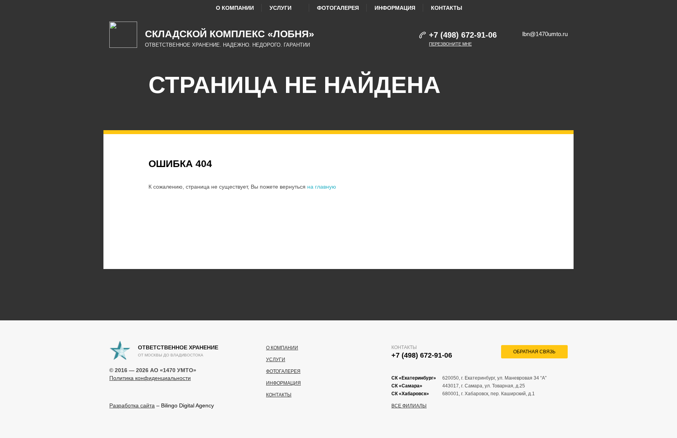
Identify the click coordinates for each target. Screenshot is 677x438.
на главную (321, 187)
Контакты (446, 8)
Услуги (280, 8)
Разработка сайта (132, 405)
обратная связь (534, 351)
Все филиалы (409, 406)
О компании (235, 8)
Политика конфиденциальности (150, 378)
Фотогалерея (338, 8)
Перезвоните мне (450, 44)
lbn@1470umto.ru (545, 34)
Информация (395, 8)
